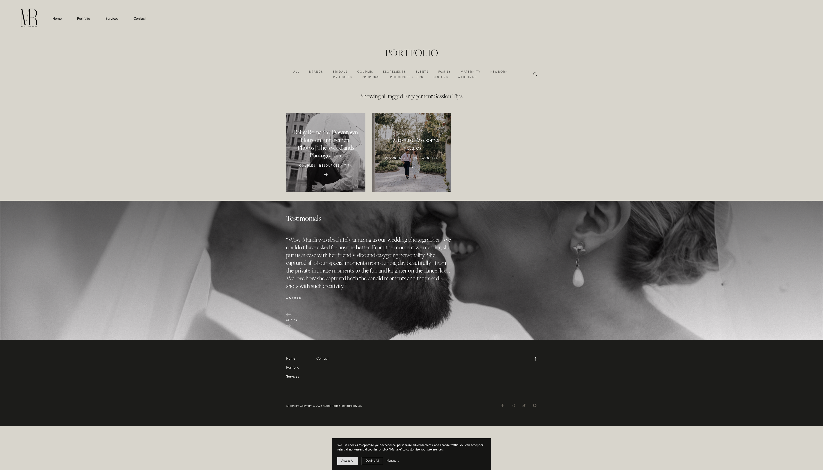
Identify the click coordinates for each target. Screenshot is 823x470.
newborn (499, 72)
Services (111, 18)
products (342, 77)
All (296, 72)
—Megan (294, 298)
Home (57, 18)
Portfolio (83, 18)
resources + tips (406, 77)
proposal (371, 77)
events (422, 72)
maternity (471, 72)
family (444, 72)
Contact (140, 18)
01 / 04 (292, 320)
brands (316, 72)
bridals (340, 72)
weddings (467, 77)
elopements (394, 72)
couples (365, 72)
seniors (440, 77)
